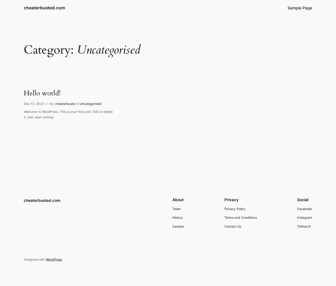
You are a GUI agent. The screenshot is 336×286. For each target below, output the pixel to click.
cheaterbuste (65, 104)
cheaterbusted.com (44, 7)
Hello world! (42, 93)
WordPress (54, 259)
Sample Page (300, 8)
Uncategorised (90, 104)
